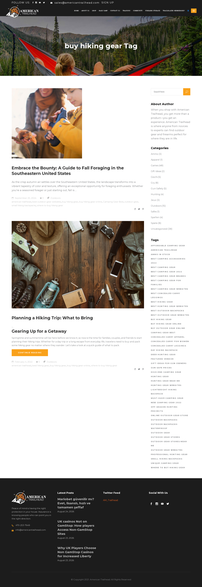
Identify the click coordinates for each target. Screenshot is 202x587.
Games (154, 165)
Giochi (154, 177)
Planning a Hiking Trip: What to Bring (52, 317)
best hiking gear (40, 365)
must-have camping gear (167, 398)
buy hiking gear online (90, 201)
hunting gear (160, 376)
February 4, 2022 (23, 362)
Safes (154, 211)
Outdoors (55, 198)
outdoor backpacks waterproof (164, 426)
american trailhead (21, 201)
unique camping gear (165, 463)
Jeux (153, 200)
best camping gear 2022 (166, 272)
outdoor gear (131, 201)
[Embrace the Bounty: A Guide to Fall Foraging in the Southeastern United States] (47, 123)
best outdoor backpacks (167, 311)
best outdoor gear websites (46, 201)
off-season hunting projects (164, 409)
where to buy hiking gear (50, 205)
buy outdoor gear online (168, 328)
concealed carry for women (170, 341)
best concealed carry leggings (165, 295)
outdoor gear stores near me (169, 443)
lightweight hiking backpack (164, 392)
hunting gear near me (165, 381)
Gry (153, 182)
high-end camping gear (166, 372)
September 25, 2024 (25, 198)
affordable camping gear (168, 246)
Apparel (155, 159)
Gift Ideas (156, 171)
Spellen (155, 217)
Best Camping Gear (163, 267)
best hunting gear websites (169, 306)
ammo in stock (160, 254)
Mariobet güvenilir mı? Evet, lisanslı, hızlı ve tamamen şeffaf (75, 503)
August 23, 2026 (65, 538)
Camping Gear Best (113, 201)
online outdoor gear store (169, 415)
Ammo (154, 154)
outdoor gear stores (165, 437)
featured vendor (162, 359)
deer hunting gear (163, 355)
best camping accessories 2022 (168, 261)
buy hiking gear (70, 201)
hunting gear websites (166, 385)
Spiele (154, 223)
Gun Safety (157, 188)
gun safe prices (161, 368)
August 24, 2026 (65, 511)
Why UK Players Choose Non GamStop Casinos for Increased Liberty (76, 552)
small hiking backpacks (24, 205)
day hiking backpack (164, 350)
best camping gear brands (168, 276)
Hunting (155, 194)
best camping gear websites (169, 289)
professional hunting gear (169, 454)
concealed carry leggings (168, 346)
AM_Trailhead (110, 500)
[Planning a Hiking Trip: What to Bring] (78, 264)
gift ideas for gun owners (169, 363)
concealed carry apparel (168, 337)
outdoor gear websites (167, 450)
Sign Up (108, 2)
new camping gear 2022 (166, 403)
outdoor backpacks (164, 420)
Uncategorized (159, 229)
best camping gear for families (166, 282)
